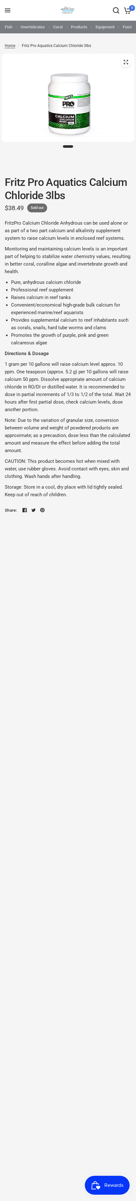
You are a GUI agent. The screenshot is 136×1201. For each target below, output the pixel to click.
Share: (11, 510)
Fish (8, 27)
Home (10, 45)
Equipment (105, 27)
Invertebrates (33, 27)
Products (79, 27)
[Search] (116, 10)
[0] (126, 10)
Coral (58, 27)
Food (127, 27)
